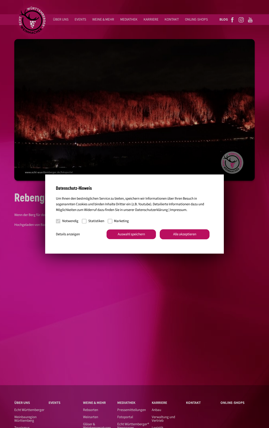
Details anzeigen (68, 234)
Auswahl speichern (131, 234)
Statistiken (96, 221)
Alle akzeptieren (184, 234)
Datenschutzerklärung (151, 209)
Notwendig (70, 221)
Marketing (121, 221)
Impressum (178, 209)
